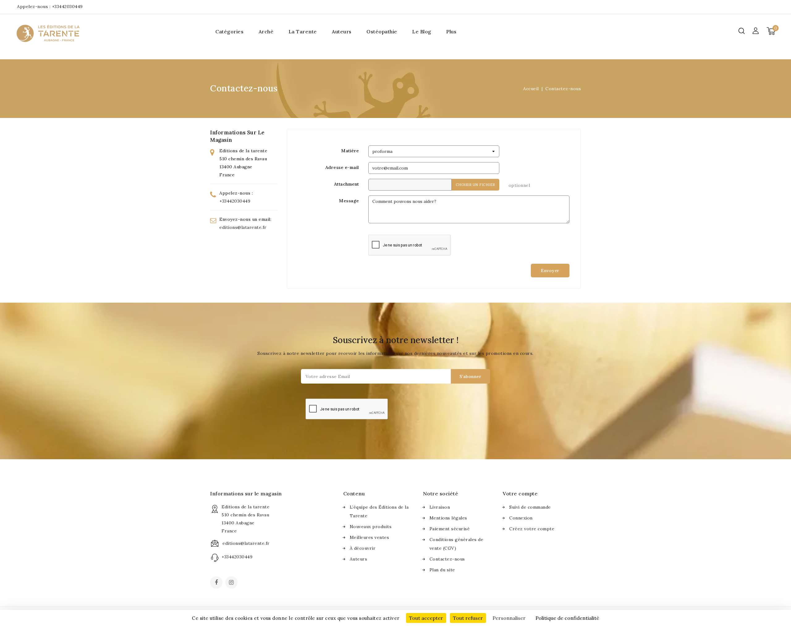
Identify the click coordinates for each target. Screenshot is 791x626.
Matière (350, 150)
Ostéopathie (381, 31)
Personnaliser (509, 618)
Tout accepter (426, 618)
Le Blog (421, 31)
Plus (451, 31)
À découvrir (363, 548)
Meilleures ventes (369, 537)
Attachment (346, 184)
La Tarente (303, 31)
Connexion (521, 518)
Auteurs (342, 31)
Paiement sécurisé (449, 528)
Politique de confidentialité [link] (567, 618)
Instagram (232, 583)
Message (349, 201)
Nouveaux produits (371, 526)
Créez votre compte (531, 528)
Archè (266, 31)
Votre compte (520, 493)
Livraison (439, 507)
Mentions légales (448, 518)
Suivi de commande (530, 507)
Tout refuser (468, 618)
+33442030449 (67, 6)
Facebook (217, 583)
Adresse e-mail (342, 167)
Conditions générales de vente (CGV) (456, 544)
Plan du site (442, 570)
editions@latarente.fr (243, 227)
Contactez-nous (447, 559)
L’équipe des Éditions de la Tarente (379, 511)
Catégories (229, 31)
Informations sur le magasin (246, 493)
